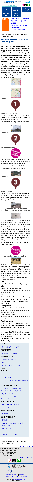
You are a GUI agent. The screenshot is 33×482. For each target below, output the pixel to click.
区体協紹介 (5, 420)
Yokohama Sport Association (19, 479)
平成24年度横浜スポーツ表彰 (10, 347)
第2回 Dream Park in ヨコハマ (10, 404)
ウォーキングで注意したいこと (11, 359)
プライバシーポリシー (12, 476)
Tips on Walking (6, 377)
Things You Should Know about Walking (13, 374)
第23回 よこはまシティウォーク (11, 365)
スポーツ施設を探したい (9, 453)
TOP (7, 9)
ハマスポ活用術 (6, 407)
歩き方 (4, 362)
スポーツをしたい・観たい (10, 450)
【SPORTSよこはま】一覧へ (10, 434)
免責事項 (21, 474)
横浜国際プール (6, 414)
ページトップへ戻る (27, 446)
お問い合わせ (23, 476)
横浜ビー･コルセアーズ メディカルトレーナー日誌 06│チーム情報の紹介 (8, 396)
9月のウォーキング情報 (18, 29)
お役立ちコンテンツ (8, 455)
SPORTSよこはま (10, 34)
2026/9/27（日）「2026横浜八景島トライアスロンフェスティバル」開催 (21, 21)
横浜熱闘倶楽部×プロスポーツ (10, 353)
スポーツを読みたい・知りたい (11, 448)
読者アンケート (6, 428)
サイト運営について (12, 474)
